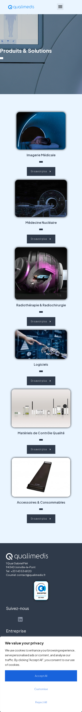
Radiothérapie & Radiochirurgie (41, 305)
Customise (41, 689)
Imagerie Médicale (41, 155)
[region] (41, 674)
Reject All (41, 702)
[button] (60, 6)
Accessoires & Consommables (41, 502)
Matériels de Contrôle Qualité (41, 433)
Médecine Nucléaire (41, 222)
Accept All (41, 675)
